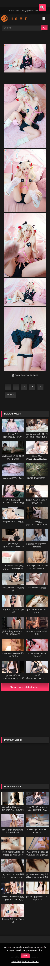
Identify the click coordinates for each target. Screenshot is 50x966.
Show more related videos (25, 687)
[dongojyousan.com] (20, 19)
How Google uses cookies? (25, 961)
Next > (10, 394)
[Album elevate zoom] (42, 7)
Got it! (25, 955)
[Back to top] (41, 957)
